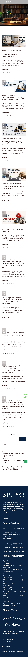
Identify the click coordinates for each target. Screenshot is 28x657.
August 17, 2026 (5, 138)
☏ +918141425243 (8, 641)
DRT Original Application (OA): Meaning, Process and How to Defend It (14, 143)
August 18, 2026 (5, 50)
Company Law (13, 259)
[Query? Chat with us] (25, 396)
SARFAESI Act (4, 52)
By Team (9, 72)
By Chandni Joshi (10, 283)
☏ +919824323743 (8, 639)
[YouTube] (19, 618)
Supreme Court (6, 573)
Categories (4, 444)
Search (22, 439)
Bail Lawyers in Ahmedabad (9, 541)
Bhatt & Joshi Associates (10, 651)
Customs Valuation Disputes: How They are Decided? (13, 455)
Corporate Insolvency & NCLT (17, 365)
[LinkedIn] (5, 618)
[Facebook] (12, 618)
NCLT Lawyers (6, 563)
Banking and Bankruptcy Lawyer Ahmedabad (14, 551)
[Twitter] (8, 618)
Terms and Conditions (6, 646)
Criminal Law (4, 402)
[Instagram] (15, 618)
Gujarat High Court (15, 332)
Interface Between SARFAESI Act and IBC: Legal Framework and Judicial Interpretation (14, 406)
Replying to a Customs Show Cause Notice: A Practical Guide (13, 468)
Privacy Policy (5, 649)
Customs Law (5, 451)
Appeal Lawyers (7, 538)
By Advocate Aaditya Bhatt (12, 388)
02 (14, 434)
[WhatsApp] (23, 618)
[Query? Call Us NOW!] (25, 461)
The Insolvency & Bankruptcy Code (9, 368)
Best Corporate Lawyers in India (10, 532)
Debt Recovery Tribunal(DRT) (16, 50)
